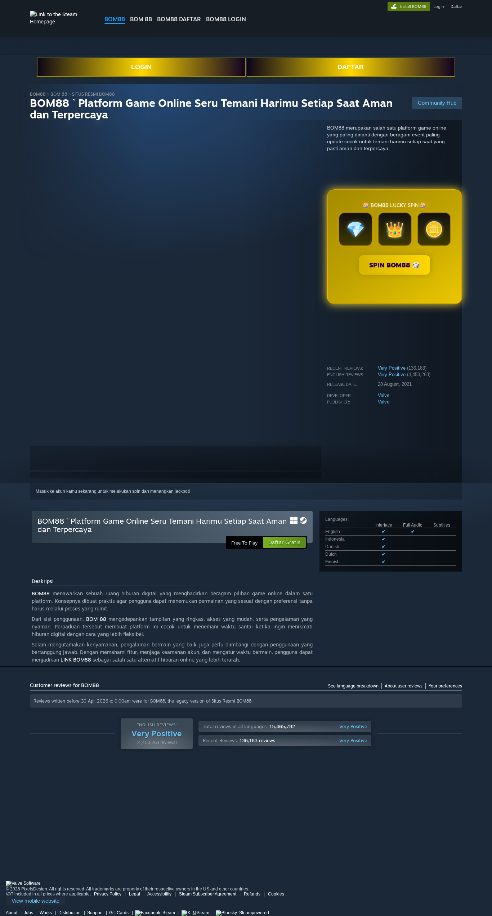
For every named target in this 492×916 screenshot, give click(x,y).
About (11, 912)
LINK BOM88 (76, 659)
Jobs (28, 912)
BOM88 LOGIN (226, 19)
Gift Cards (119, 912)
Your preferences (445, 686)
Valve (383, 395)
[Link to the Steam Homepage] (61, 21)
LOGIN (141, 67)
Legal (134, 894)
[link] (35, 901)
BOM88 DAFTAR (179, 19)
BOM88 (114, 19)
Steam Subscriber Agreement (207, 894)
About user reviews (403, 686)
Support (95, 912)
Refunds (252, 894)
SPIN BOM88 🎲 (394, 265)
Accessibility (159, 894)
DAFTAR (350, 67)
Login (438, 6)
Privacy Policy (107, 894)
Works (46, 912)
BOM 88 (141, 19)
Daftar (456, 6)
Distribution (69, 912)
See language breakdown (353, 686)
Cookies (276, 894)
